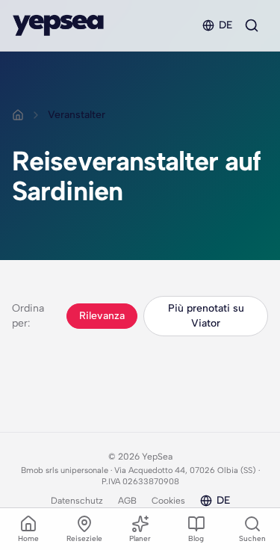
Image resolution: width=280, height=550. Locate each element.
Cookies (168, 500)
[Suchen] (251, 25)
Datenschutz (77, 500)
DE (225, 25)
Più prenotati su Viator (206, 316)
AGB (127, 500)
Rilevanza (102, 315)
